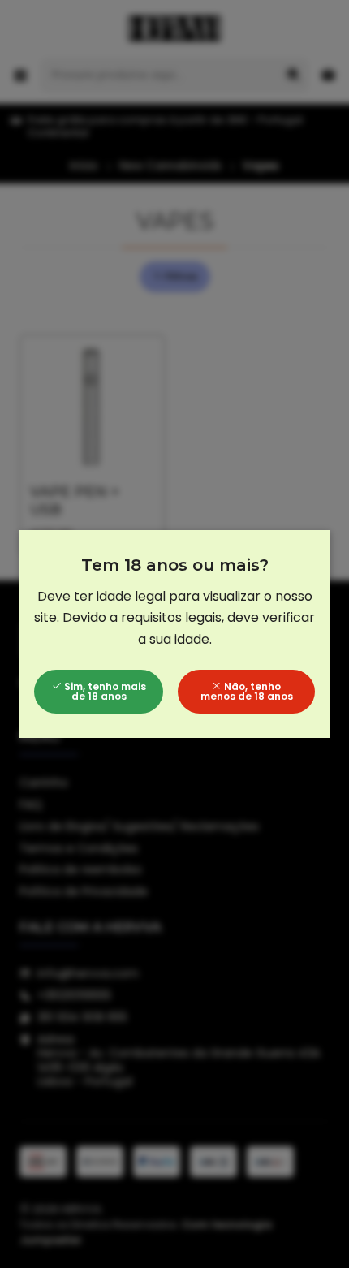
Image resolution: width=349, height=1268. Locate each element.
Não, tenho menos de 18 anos (246, 691)
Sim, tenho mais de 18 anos (104, 691)
